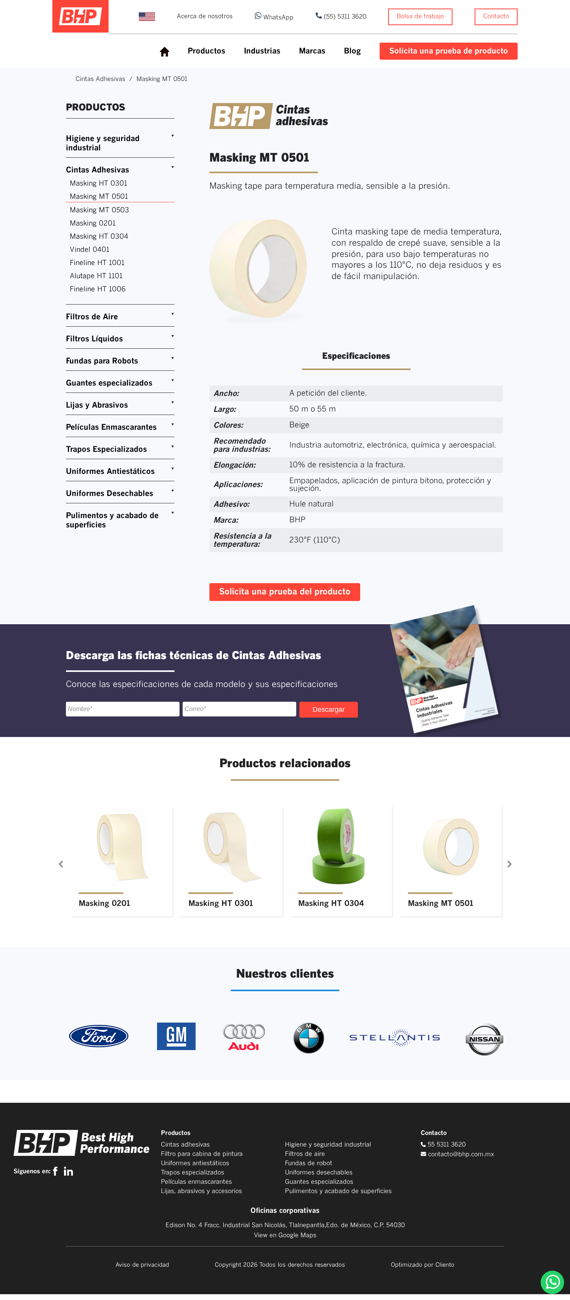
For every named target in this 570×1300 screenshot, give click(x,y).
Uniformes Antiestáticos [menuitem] (110, 471)
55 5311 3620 (446, 1145)
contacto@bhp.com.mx (461, 1154)
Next (499, 863)
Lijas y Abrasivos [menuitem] (97, 405)
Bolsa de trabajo (420, 16)
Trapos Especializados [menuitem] (106, 449)
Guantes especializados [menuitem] (109, 383)
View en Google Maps (285, 1235)
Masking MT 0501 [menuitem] (99, 196)
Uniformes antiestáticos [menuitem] (195, 1163)
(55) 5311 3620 (344, 17)
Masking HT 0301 (220, 903)
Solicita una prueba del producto (285, 592)
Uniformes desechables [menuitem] (318, 1172)
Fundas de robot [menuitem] (308, 1163)
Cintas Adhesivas (100, 79)
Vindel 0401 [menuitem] (89, 249)
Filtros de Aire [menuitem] (92, 317)
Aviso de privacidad (142, 1265)
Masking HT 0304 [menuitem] (99, 236)
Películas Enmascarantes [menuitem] (111, 427)
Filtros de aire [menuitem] (305, 1154)
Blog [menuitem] (352, 51)
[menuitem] (164, 52)
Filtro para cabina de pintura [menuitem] (202, 1154)
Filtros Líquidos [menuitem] (94, 339)
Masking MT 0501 (440, 903)
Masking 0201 (104, 903)
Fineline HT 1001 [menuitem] (97, 263)
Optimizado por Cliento (422, 1265)
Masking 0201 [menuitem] (93, 223)
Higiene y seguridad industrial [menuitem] (103, 143)
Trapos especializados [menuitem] (192, 1172)
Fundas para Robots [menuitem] (102, 361)
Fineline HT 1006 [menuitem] (98, 289)
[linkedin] (68, 1171)
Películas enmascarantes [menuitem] (196, 1182)
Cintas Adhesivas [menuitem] (97, 170)
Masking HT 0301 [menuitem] (98, 183)
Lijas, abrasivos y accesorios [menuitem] (201, 1191)
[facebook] (57, 1171)
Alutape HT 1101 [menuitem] (96, 276)
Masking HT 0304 (331, 903)
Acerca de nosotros (205, 16)
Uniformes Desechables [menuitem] (109, 494)
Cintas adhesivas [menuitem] (185, 1145)
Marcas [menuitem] (312, 51)
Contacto (496, 16)
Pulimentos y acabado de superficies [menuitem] (112, 520)
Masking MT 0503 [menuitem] (99, 210)
